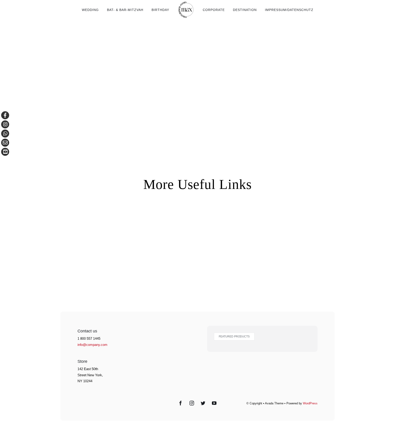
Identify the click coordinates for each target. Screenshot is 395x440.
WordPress (310, 403)
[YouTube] (214, 403)
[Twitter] (203, 403)
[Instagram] (191, 403)
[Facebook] (180, 403)
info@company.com (92, 345)
